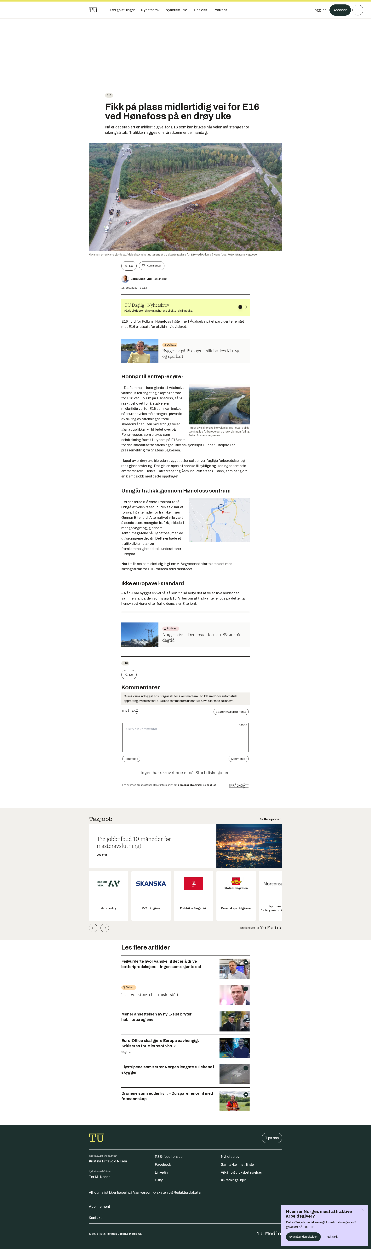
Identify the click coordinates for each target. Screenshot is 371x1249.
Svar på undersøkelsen (303, 1236)
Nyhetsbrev (230, 1157)
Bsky (159, 1180)
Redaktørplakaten (188, 1192)
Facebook (163, 1164)
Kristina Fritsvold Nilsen (108, 1161)
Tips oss (272, 1138)
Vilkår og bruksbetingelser (241, 1172)
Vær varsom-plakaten (150, 1192)
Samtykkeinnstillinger (238, 1164)
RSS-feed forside (168, 1157)
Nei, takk (332, 1236)
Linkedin (161, 1172)
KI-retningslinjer (233, 1180)
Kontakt (95, 1218)
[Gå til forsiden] (93, 10)
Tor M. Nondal (100, 1177)
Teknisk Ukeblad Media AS (124, 1233)
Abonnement (99, 1207)
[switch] (242, 307)
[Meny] (357, 10)
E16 (109, 95)
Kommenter (154, 265)
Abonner (340, 10)
